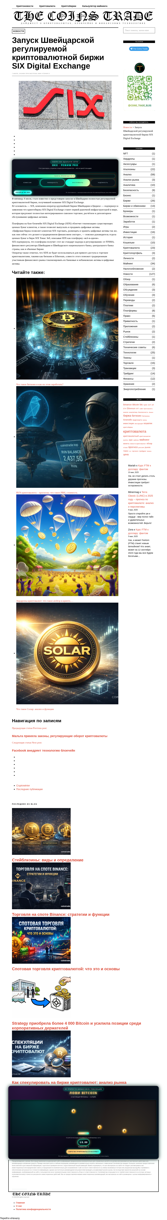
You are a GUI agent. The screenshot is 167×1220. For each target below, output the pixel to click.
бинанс (151, 412)
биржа (127, 415)
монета (126, 444)
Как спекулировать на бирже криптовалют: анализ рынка (69, 1082)
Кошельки (128, 242)
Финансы (128, 378)
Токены (127, 357)
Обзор (126, 279)
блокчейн (127, 420)
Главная (20, 1202)
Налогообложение (133, 268)
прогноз (133, 447)
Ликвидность (52, 182)
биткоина (146, 416)
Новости (18, 31)
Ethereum (131, 408)
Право (126, 316)
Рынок (126, 331)
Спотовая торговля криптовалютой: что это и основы (66, 969)
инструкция (139, 423)
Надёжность (103, 182)
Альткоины (129, 169)
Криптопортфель (132, 253)
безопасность (143, 412)
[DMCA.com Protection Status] (19, 1189)
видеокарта (137, 420)
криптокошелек (144, 436)
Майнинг (128, 263)
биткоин (136, 415)
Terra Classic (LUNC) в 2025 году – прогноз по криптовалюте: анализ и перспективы (141, 499)
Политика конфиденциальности (33, 1209)
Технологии (129, 352)
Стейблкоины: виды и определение (47, 860)
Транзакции (129, 368)
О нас (19, 1206)
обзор (149, 443)
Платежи (128, 305)
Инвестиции (130, 232)
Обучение (128, 295)
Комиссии (27, 182)
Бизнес (127, 195)
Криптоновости (24, 6)
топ (130, 451)
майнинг (144, 439)
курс (131, 440)
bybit (145, 405)
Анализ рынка (131, 179)
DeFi (149, 405)
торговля (135, 451)
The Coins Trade (140, 49)
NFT (125, 153)
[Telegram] (145, 6)
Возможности (130, 216)
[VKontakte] (149, 6)
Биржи (126, 200)
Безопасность (131, 190)
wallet (141, 408)
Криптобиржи (68, 6)
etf (153, 405)
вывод (145, 420)
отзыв (125, 447)
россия (141, 447)
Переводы (129, 300)
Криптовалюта (47, 6)
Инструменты (77, 182)
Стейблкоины (130, 336)
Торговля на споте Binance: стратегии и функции (60, 914)
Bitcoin (135, 404)
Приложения (130, 326)
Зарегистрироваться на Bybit (83, 1152)
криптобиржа (128, 427)
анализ (125, 412)
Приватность (130, 321)
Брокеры (128, 211)
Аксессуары (130, 164)
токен (125, 451)
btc (141, 404)
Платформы (130, 310)
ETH (124, 409)
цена (126, 454)
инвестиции (128, 423)
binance (127, 404)
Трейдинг (128, 373)
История (128, 237)
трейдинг (142, 451)
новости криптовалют (138, 444)
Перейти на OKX (23, 192)
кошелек (148, 423)
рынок (147, 447)
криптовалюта (134, 431)
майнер (136, 440)
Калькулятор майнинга (94, 6)
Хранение (128, 384)
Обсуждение (130, 289)
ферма (149, 451)
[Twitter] (142, 6)
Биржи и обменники (134, 206)
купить (125, 440)
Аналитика (129, 185)
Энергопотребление (134, 389)
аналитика (133, 412)
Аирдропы (129, 158)
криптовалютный (131, 436)
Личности (128, 258)
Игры (126, 227)
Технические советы (134, 347)
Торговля (128, 363)
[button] (152, 30)
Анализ (127, 174)
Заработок (129, 221)
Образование (130, 284)
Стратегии (129, 342)
